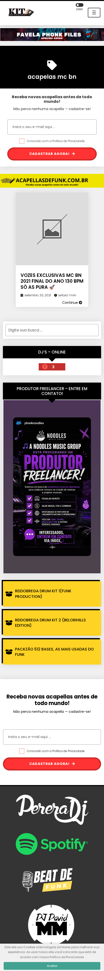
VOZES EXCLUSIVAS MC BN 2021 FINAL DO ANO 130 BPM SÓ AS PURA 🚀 (52, 281)
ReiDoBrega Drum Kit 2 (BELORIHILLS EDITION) (50, 622)
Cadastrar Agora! (50, 153)
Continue (70, 302)
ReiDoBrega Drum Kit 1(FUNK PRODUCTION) (43, 593)
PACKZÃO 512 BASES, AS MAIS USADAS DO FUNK (54, 651)
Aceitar (52, 966)
